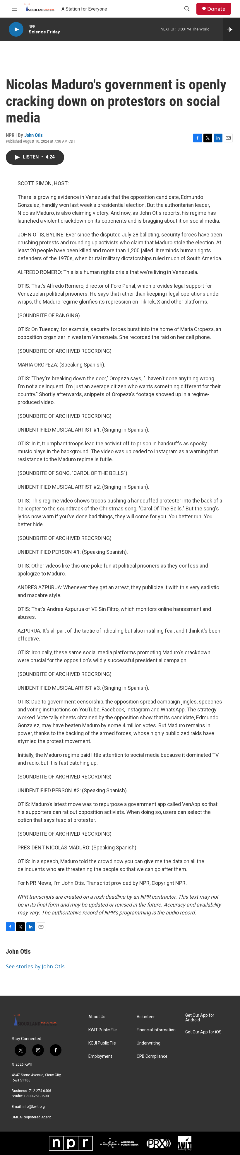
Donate (216, 9)
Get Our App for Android (199, 1017)
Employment (100, 1056)
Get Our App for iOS (203, 1032)
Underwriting (148, 1043)
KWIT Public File (102, 1030)
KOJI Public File (102, 1043)
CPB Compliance (152, 1056)
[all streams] (231, 29)
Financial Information (156, 1030)
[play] (16, 29)
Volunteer (146, 1017)
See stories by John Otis (35, 966)
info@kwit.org (34, 1107)
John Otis (33, 135)
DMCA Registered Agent (31, 1117)
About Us (96, 1017)
